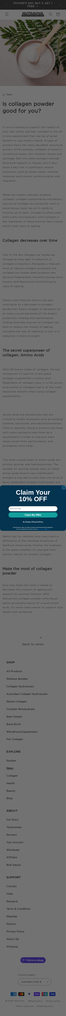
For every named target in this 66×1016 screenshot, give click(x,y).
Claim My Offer (33, 514)
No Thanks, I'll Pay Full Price (33, 522)
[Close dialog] (63, 487)
